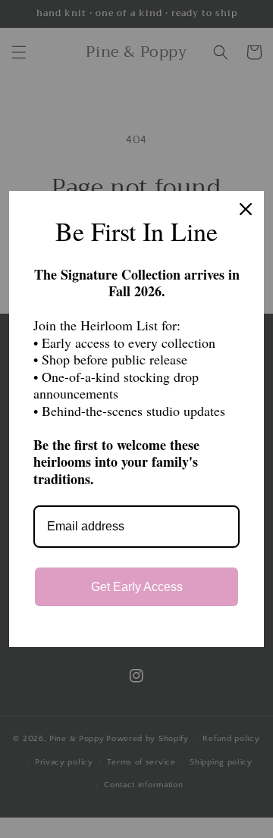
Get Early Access (137, 586)
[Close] (246, 209)
